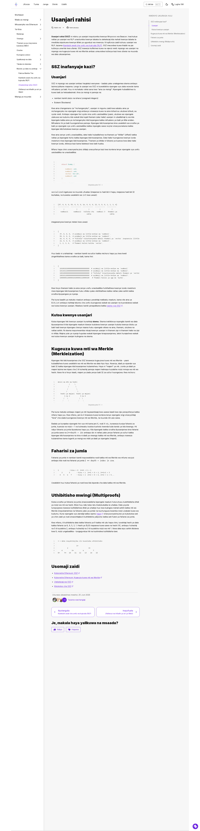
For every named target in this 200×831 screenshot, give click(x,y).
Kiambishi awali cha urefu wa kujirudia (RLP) (29, 79)
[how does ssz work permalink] (50, 66)
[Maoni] (195, 826)
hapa (100, 514)
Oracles (20, 50)
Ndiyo (59, 629)
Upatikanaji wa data (24, 59)
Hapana (75, 629)
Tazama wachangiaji (76, 600)
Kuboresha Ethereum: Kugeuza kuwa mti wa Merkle (78, 577)
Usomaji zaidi (156, 45)
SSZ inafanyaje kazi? (159, 22)
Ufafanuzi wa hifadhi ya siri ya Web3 (30, 90)
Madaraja (20, 34)
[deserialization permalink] (50, 315)
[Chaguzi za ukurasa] (63, 28)
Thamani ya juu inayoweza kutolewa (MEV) (27, 44)
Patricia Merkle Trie (26, 73)
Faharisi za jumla (157, 37)
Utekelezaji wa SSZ (63, 582)
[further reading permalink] (50, 566)
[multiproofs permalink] (50, 495)
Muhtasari (19, 15)
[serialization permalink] (50, 77)
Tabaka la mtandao (24, 64)
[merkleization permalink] (50, 351)
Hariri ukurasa (73, 28)
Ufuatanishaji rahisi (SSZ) (28, 85)
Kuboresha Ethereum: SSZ (67, 573)
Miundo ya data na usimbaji (27, 69)
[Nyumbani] (16, 4)
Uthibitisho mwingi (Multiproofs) (163, 42)
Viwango (20, 39)
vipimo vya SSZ (115, 306)
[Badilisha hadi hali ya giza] (167, 4)
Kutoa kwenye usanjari (160, 29)
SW (179, 4)
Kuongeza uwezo (23, 55)
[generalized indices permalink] (50, 450)
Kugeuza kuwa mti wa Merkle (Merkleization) (168, 34)
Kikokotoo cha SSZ (63, 586)
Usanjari (155, 26)
